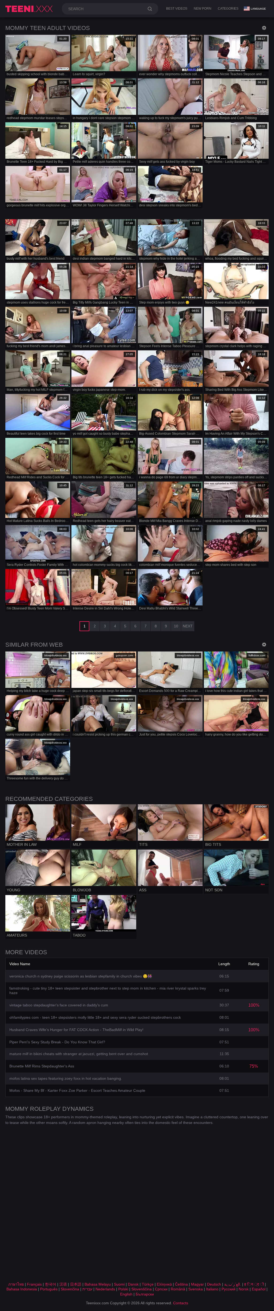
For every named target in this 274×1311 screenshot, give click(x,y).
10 (176, 626)
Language (258, 8)
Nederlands (105, 1289)
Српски (161, 1289)
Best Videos (176, 8)
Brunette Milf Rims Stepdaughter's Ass (41, 1066)
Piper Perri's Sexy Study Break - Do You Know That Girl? (57, 1042)
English (126, 1294)
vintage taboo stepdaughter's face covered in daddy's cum (58, 1005)
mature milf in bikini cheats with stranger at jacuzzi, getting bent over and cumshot (78, 1054)
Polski (123, 1289)
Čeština (181, 1284)
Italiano (212, 1289)
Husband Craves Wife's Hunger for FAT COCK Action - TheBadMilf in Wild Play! (76, 1030)
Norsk (244, 1289)
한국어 (50, 1284)
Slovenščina (141, 1289)
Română (178, 1289)
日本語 (75, 1284)
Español (258, 1289)
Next (188, 626)
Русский (228, 1289)
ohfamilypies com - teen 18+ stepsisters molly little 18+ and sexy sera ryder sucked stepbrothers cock (95, 1017)
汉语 (63, 1284)
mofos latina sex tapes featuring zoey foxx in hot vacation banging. (65, 1078)
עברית (87, 1289)
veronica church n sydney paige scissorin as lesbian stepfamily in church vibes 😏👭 (80, 976)
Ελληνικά (164, 1284)
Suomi (119, 1284)
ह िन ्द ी (254, 1284)
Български (145, 1294)
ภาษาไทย (16, 1284)
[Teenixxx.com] (30, 9)
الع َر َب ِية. (232, 1284)
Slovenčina (70, 1289)
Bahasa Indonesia (21, 1289)
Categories (228, 8)
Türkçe (148, 1284)
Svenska (195, 1289)
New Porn (202, 8)
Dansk (133, 1284)
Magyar (197, 1284)
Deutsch (214, 1284)
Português (49, 1289)
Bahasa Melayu (98, 1284)
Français (34, 1284)
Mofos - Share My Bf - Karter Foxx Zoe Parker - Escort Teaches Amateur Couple (77, 1090)
